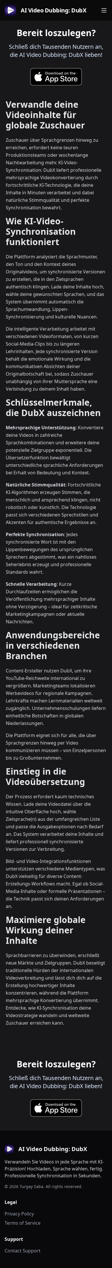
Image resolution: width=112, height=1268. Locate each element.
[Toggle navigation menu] (104, 10)
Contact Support (22, 1251)
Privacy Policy (19, 1214)
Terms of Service (22, 1223)
